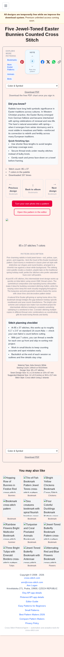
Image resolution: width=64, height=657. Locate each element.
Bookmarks (12, 60)
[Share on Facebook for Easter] (42, 61)
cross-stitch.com (32, 578)
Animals (10, 74)
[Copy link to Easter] (59, 61)
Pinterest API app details (32, 597)
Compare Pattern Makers (32, 619)
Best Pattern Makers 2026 (32, 614)
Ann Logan (32, 585)
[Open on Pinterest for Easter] (22, 61)
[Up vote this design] (32, 56)
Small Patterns (32, 610)
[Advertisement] (32, 413)
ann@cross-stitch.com (32, 582)
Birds (9, 79)
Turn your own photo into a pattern (32, 203)
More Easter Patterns (10, 67)
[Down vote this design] (32, 66)
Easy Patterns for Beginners (32, 606)
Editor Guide (32, 601)
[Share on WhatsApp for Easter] (53, 61)
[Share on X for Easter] (48, 61)
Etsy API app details (32, 593)
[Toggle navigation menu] (5, 5)
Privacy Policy (32, 623)
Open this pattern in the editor (32, 212)
